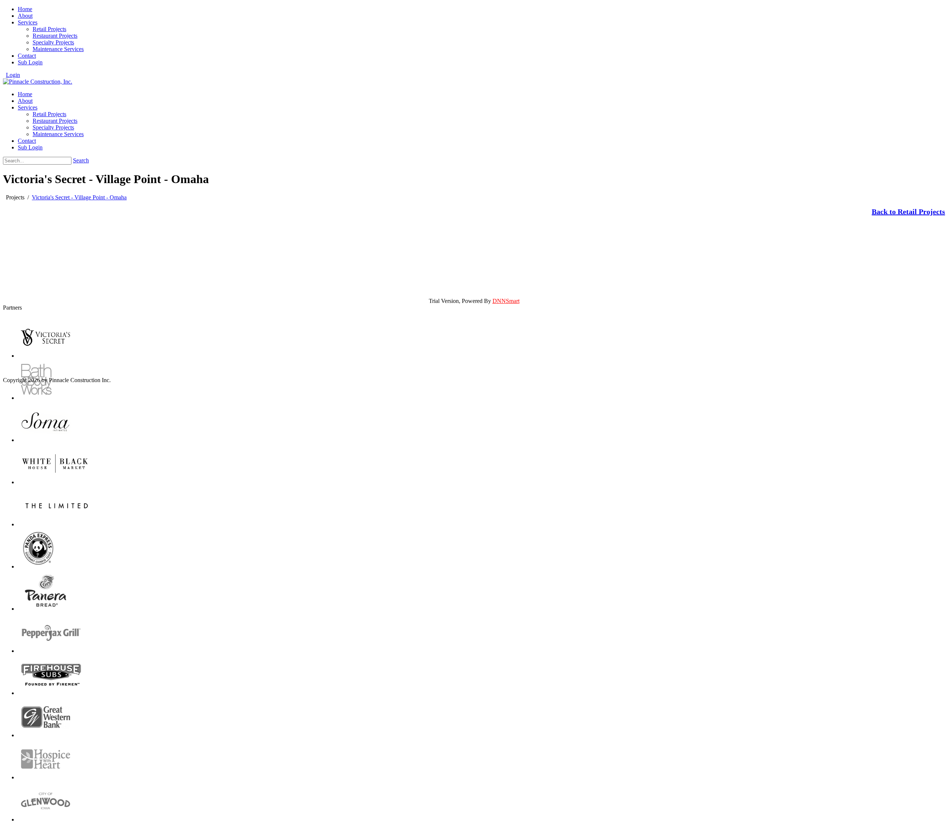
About (25, 16)
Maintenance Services (58, 49)
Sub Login (30, 62)
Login (13, 75)
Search (81, 160)
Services (27, 22)
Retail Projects (49, 29)
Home (25, 9)
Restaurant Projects (55, 36)
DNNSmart (506, 301)
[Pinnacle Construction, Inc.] (37, 81)
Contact (27, 56)
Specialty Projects (53, 42)
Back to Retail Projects (908, 212)
